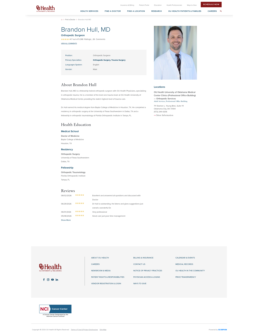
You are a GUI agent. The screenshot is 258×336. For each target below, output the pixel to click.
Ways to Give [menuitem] (192, 5)
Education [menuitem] (158, 5)
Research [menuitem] (156, 11)
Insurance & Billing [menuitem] (127, 5)
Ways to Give (139, 283)
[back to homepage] (61, 19)
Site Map (103, 330)
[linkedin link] (57, 279)
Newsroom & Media (101, 271)
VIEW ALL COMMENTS (69, 43)
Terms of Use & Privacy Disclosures (84, 330)
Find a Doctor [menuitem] (113, 11)
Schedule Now (211, 4)
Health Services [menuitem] (89, 11)
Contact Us (139, 264)
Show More (66, 220)
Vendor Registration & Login (106, 283)
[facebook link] (44, 279)
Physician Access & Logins (146, 277)
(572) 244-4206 (160, 112)
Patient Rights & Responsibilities (107, 277)
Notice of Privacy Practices (147, 271)
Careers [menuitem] (212, 11)
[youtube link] (52, 279)
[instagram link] (48, 279)
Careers (95, 264)
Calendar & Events (185, 258)
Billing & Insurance (143, 258)
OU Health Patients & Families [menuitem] (184, 11)
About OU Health (100, 258)
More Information (164, 115)
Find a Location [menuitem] (136, 11)
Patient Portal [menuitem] (144, 5)
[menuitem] (221, 11)
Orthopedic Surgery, (102, 60)
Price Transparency (185, 277)
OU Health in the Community (190, 271)
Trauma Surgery (118, 60)
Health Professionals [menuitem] (174, 5)
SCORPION (222, 330)
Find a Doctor (70, 19)
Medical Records (184, 264)
